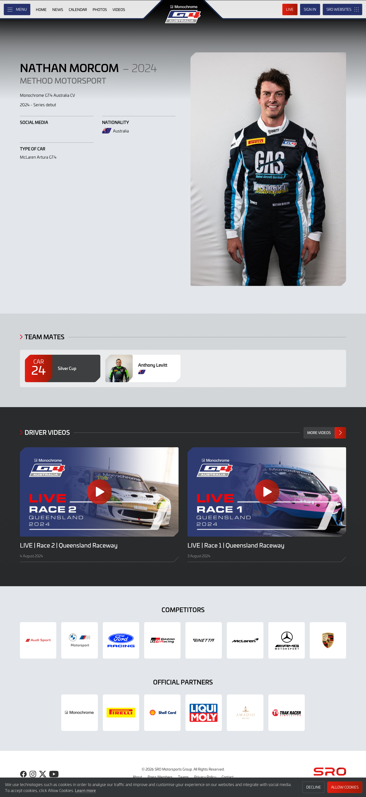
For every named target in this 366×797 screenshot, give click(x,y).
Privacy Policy (205, 776)
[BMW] (79, 640)
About (137, 776)
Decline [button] (313, 787)
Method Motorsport (63, 80)
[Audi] (38, 640)
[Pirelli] (121, 712)
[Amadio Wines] (245, 712)
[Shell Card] (162, 712)
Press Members (160, 776)
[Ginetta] (203, 640)
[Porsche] (328, 640)
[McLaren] (245, 640)
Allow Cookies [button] (345, 787)
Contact (228, 776)
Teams (183, 776)
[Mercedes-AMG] (286, 640)
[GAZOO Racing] (162, 640)
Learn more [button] (85, 790)
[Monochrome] (79, 712)
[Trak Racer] (286, 712)
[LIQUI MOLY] (203, 712)
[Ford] (121, 640)
